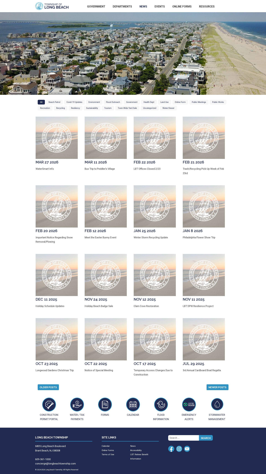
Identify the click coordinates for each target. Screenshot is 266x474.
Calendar (106, 446)
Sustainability (92, 108)
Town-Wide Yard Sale (127, 108)
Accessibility (136, 450)
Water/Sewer (168, 108)
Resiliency (75, 108)
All (41, 102)
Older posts (48, 387)
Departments (122, 6)
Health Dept (149, 102)
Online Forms (182, 6)
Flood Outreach (113, 102)
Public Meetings (199, 102)
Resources (207, 6)
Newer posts (217, 387)
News (143, 6)
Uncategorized (149, 108)
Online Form (180, 102)
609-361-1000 (43, 459)
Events (160, 6)
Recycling (60, 108)
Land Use (164, 102)
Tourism (108, 108)
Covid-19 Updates (74, 102)
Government (96, 6)
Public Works (218, 102)
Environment (94, 102)
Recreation (45, 108)
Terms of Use (108, 454)
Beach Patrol (54, 102)
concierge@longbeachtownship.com (55, 463)
